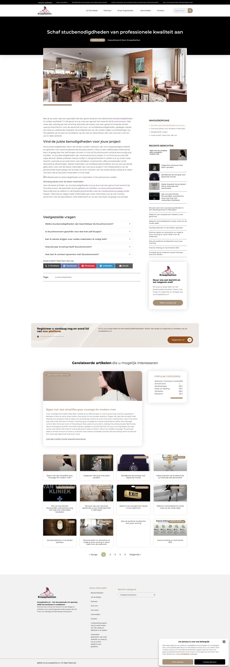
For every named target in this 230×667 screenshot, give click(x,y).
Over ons (94, 606)
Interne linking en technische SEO (164, 248)
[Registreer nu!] (189, 340)
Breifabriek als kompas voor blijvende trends (59, 2)
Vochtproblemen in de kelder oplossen (166, 228)
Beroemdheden (97, 593)
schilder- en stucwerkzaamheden (105, 188)
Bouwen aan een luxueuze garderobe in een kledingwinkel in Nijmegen (166, 209)
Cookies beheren (210, 662)
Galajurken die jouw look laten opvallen (172, 166)
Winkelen (159, 391)
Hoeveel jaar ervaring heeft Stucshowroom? (88, 247)
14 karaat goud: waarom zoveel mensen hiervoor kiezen (166, 253)
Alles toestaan (178, 662)
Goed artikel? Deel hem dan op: (164, 135)
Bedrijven (159, 394)
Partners (107, 10)
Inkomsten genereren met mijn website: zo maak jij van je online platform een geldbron (99, 640)
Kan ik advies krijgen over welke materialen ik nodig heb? (88, 239)
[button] (224, 641)
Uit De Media (92, 10)
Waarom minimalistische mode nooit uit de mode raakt (168, 222)
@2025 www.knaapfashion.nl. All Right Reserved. (56, 663)
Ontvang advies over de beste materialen (168, 128)
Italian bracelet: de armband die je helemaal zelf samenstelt (104, 2)
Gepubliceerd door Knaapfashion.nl (66, 439)
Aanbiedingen (161, 386)
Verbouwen (98, 40)
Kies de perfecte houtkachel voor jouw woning (166, 242)
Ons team (95, 610)
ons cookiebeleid (183, 654)
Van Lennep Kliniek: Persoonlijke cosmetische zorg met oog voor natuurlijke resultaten (167, 2)
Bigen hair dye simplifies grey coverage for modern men (158, 152)
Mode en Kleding (162, 389)
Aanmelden (145, 10)
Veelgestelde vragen (159, 132)
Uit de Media (96, 597)
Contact (160, 10)
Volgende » (135, 554)
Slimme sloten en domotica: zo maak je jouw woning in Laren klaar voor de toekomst (166, 234)
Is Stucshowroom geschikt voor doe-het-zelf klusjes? (88, 231)
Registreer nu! (178, 340)
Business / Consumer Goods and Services (167, 382)
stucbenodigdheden (63, 277)
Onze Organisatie (125, 10)
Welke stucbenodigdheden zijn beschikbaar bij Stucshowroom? (88, 224)
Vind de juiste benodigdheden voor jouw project (169, 125)
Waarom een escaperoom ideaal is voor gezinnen (166, 215)
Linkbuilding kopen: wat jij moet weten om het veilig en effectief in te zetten (99, 626)
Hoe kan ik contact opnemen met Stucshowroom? (88, 254)
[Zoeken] (190, 10)
